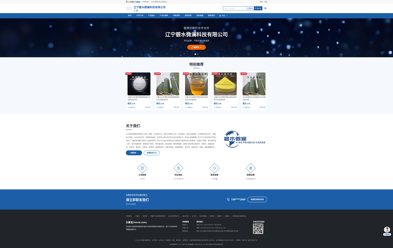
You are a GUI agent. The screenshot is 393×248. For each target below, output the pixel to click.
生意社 (137, 216)
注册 (265, 2)
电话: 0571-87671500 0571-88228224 (208, 225)
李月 (213, 179)
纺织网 (212, 216)
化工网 (194, 216)
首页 (130, 15)
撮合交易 (186, 216)
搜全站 (259, 8)
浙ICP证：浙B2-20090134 (249, 240)
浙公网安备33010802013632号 (225, 240)
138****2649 (238, 199)
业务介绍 (161, 240)
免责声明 (185, 240)
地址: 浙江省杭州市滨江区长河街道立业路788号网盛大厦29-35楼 (217, 231)
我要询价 (132, 107)
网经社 (145, 216)
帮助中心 (185, 225)
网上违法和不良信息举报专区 (214, 244)
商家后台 (185, 231)
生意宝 (142, 240)
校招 (173, 240)
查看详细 (147, 107)
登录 (261, 2)
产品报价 (151, 15)
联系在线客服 (131, 204)
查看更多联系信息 (257, 199)
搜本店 (250, 8)
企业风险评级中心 (174, 216)
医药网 (219, 216)
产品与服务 (164, 15)
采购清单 (176, 15)
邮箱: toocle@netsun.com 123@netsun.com (211, 228)
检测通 (227, 216)
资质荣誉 (188, 15)
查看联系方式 (152, 153)
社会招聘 (168, 240)
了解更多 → (134, 153)
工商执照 (238, 240)
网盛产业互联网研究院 (157, 216)
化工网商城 (203, 216)
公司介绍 (139, 15)
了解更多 (196, 47)
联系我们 (211, 15)
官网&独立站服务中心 (239, 216)
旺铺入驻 (185, 228)
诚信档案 (199, 15)
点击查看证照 (251, 179)
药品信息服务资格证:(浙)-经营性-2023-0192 (202, 240)
